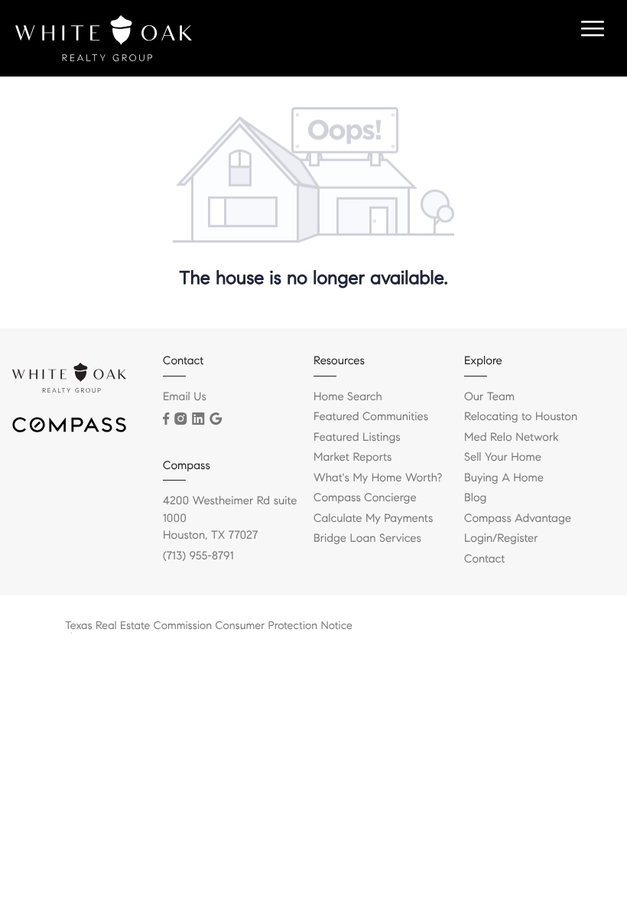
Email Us (184, 397)
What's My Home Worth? (378, 478)
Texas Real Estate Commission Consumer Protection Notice (208, 625)
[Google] (216, 418)
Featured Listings (357, 438)
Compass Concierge (365, 498)
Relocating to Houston (520, 417)
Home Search (348, 397)
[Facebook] (166, 418)
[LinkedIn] (198, 418)
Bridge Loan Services (367, 539)
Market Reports (353, 458)
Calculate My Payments (373, 519)
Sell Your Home (502, 458)
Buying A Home (504, 478)
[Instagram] (180, 418)
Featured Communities (371, 417)
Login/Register (501, 539)
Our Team (489, 397)
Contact (484, 559)
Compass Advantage (517, 519)
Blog (475, 498)
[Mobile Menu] (590, 30)
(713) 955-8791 (198, 556)
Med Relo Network (511, 438)
